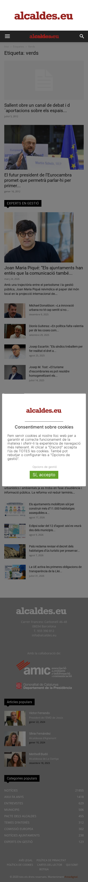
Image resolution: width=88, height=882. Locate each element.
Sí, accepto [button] (44, 474)
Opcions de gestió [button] (44, 466)
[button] (7, 36)
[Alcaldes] (44, 15)
